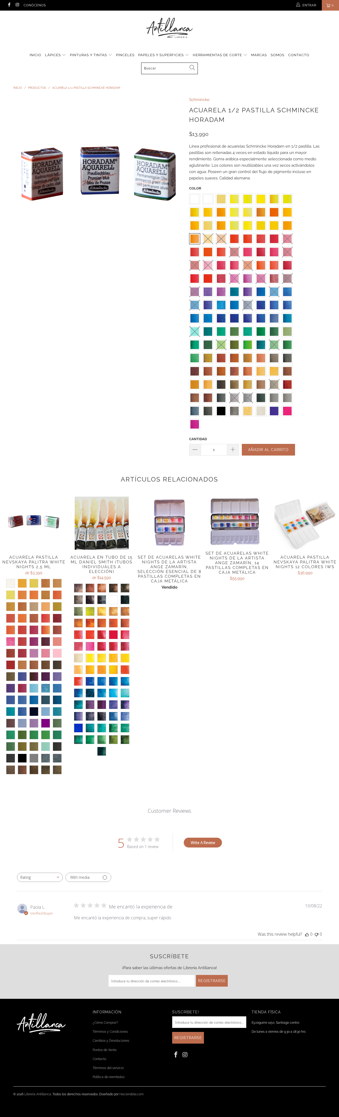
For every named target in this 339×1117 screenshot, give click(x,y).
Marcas (259, 55)
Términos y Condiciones (110, 1032)
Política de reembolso (108, 1077)
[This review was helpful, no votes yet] (307, 934)
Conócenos (35, 5)
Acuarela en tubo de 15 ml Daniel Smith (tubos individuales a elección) (101, 523)
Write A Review (203, 842)
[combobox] (40, 877)
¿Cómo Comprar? (105, 1023)
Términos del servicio (108, 1068)
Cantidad (198, 439)
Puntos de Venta (105, 1050)
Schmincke (199, 99)
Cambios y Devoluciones (111, 1041)
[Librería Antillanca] (169, 28)
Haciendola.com (131, 1094)
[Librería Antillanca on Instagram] (17, 5)
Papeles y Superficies (161, 55)
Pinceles (125, 55)
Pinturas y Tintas (89, 55)
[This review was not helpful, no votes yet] (316, 934)
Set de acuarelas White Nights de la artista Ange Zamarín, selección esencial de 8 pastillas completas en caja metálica (169, 523)
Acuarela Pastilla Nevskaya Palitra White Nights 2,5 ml (33, 523)
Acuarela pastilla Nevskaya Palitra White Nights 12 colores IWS (305, 523)
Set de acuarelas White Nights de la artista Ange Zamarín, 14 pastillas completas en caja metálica (237, 521)
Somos (277, 55)
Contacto (298, 55)
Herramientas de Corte (218, 55)
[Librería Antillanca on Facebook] (9, 5)
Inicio (35, 55)
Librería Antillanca (37, 1094)
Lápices (53, 55)
